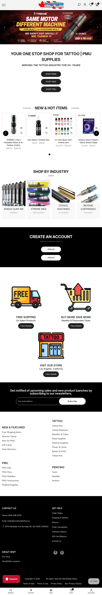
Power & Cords (59, 447)
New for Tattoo (9, 436)
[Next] (97, 27)
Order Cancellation (59, 527)
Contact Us (56, 541)
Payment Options (59, 531)
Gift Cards (7, 445)
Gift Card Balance (59, 536)
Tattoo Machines (60, 430)
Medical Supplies (60, 442)
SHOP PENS (51, 74)
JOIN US (51, 249)
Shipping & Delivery (60, 517)
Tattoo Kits (57, 455)
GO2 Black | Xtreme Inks (38, 140)
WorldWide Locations (11, 561)
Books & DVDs (59, 451)
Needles (56, 476)
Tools (54, 472)
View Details (26, 326)
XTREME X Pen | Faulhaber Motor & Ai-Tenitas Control (13, 142)
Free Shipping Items (11, 432)
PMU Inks (6, 467)
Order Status (57, 513)
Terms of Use (42, 583)
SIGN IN (51, 257)
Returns (55, 522)
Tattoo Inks (57, 425)
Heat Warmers (9, 449)
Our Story (6, 556)
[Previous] (4, 27)
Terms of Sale (28, 583)
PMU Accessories (10, 480)
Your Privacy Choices (73, 583)
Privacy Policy (56, 583)
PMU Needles (8, 476)
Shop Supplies (59, 438)
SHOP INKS (51, 81)
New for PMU (8, 440)
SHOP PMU (51, 89)
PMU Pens (7, 472)
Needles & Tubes (60, 434)
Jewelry (55, 480)
